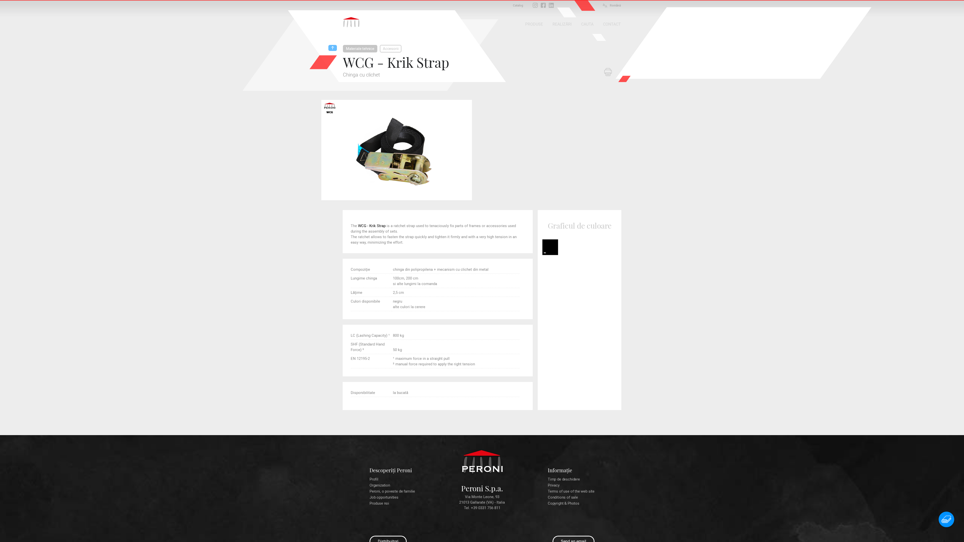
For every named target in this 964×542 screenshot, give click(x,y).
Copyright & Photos (563, 503)
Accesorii (390, 48)
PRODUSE (534, 24)
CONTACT (612, 24)
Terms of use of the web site (571, 491)
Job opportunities (384, 497)
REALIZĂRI (562, 24)
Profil (374, 479)
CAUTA (587, 24)
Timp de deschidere (564, 479)
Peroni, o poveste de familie (392, 491)
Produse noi (379, 503)
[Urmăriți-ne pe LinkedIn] (551, 5)
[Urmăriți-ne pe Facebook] (543, 5)
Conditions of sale (563, 497)
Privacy (554, 485)
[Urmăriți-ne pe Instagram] (535, 5)
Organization (380, 485)
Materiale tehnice (360, 48)
